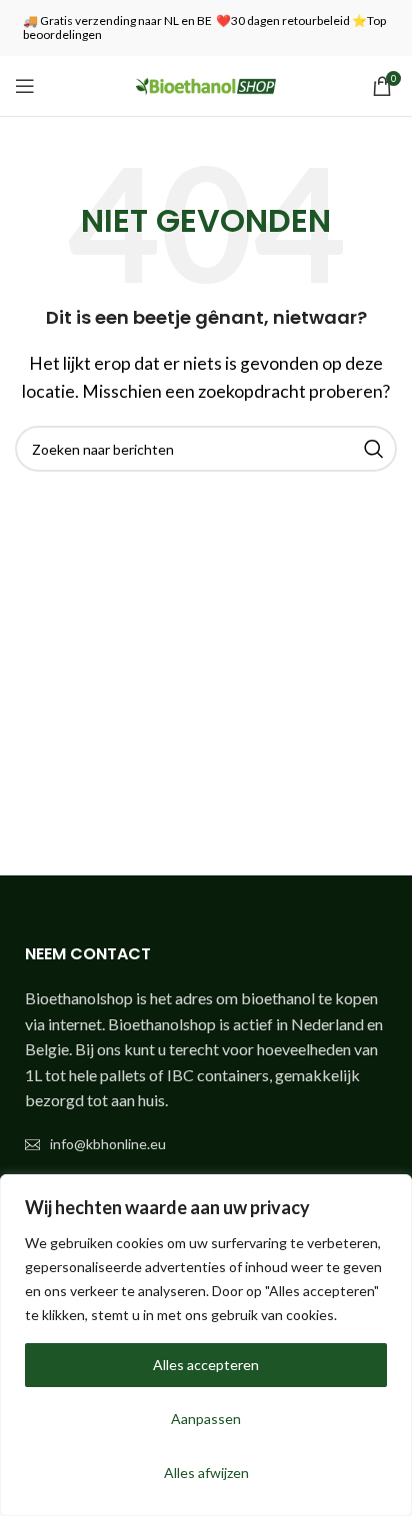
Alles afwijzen (206, 1472)
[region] (206, 1345)
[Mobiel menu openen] (25, 86)
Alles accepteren (206, 1364)
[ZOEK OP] (374, 449)
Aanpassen (206, 1418)
